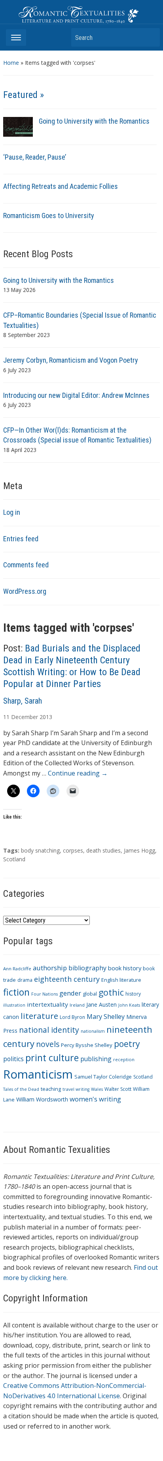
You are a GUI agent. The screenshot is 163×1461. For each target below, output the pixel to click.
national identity (49, 1029)
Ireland (77, 1005)
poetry (127, 1043)
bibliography (87, 968)
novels (47, 1044)
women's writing (95, 1098)
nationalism (93, 1031)
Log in (11, 512)
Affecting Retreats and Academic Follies (60, 186)
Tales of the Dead (21, 1089)
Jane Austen (101, 1004)
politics (13, 1058)
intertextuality (47, 1004)
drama (24, 980)
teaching (51, 1089)
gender (70, 993)
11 (6, 717)
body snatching (40, 850)
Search (150, 37)
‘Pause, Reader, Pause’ (34, 157)
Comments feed (26, 565)
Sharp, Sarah (22, 701)
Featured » (23, 94)
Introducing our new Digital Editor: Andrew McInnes (76, 395)
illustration (14, 1005)
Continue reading (78, 773)
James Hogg (139, 850)
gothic (111, 992)
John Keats (129, 1005)
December (24, 717)
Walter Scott (117, 1089)
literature (39, 1015)
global (90, 993)
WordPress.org (24, 591)
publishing (96, 1058)
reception (124, 1059)
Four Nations (44, 994)
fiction (16, 992)
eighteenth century (67, 979)
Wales (97, 1089)
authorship (50, 967)
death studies (103, 850)
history (133, 993)
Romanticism (38, 1074)
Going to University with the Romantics (94, 121)
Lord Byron (72, 1017)
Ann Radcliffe (17, 968)
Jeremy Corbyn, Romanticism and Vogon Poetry (70, 360)
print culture (52, 1057)
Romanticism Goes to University (48, 215)
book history (124, 968)
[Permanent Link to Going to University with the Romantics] (18, 126)
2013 (46, 717)
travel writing (76, 1089)
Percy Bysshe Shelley (86, 1045)
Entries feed (20, 539)
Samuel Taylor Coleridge (103, 1076)
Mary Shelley (106, 1016)
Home (11, 62)
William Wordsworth (42, 1099)
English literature (121, 980)
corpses (73, 850)
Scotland (14, 859)
